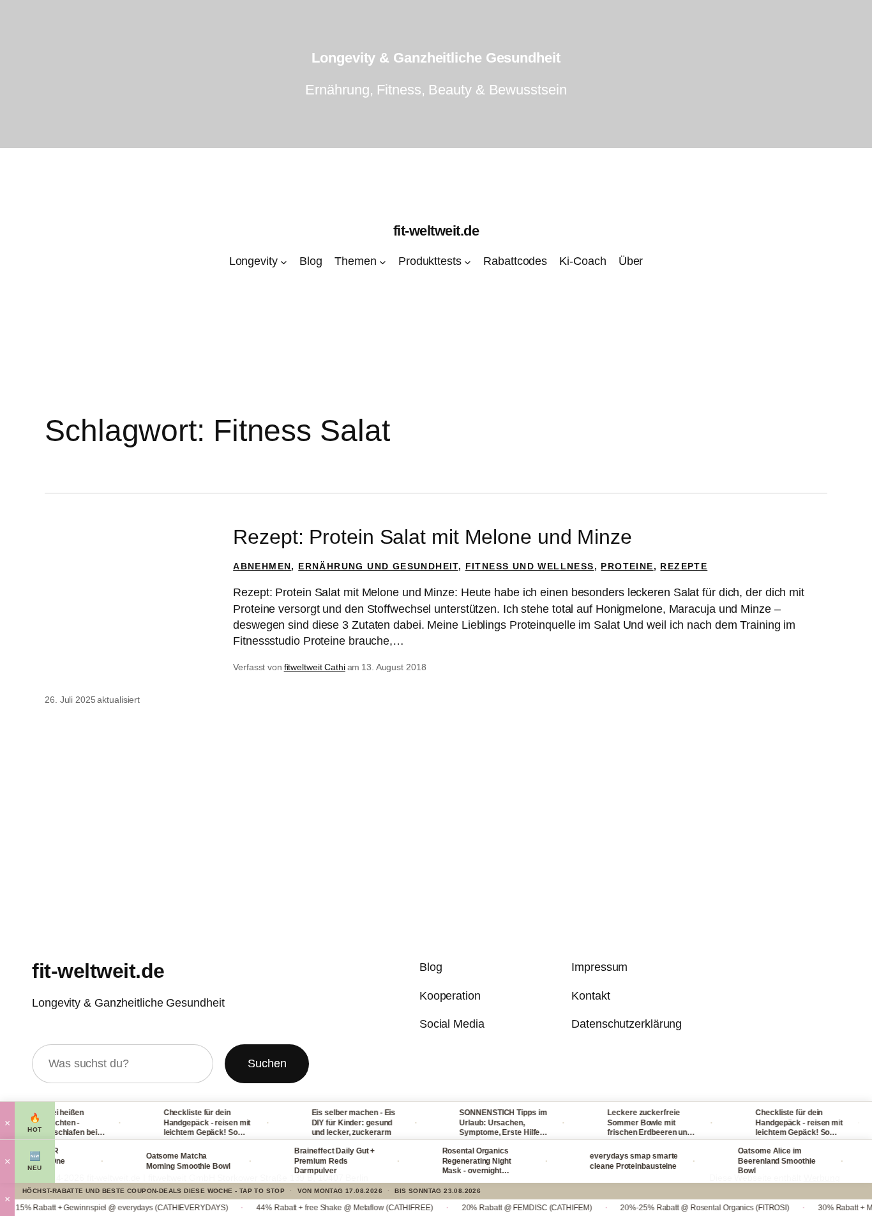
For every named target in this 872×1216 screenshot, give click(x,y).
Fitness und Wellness (529, 566)
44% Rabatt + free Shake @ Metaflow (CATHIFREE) (317, 1207)
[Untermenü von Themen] (382, 262)
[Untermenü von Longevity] (283, 262)
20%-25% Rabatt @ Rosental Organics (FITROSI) (677, 1207)
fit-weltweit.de (436, 231)
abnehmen (262, 566)
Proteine (627, 566)
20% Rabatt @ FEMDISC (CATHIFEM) (499, 1207)
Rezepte (683, 566)
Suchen (267, 1063)
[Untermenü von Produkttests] (467, 262)
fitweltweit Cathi (314, 667)
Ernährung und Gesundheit (378, 566)
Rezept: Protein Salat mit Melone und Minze (432, 536)
